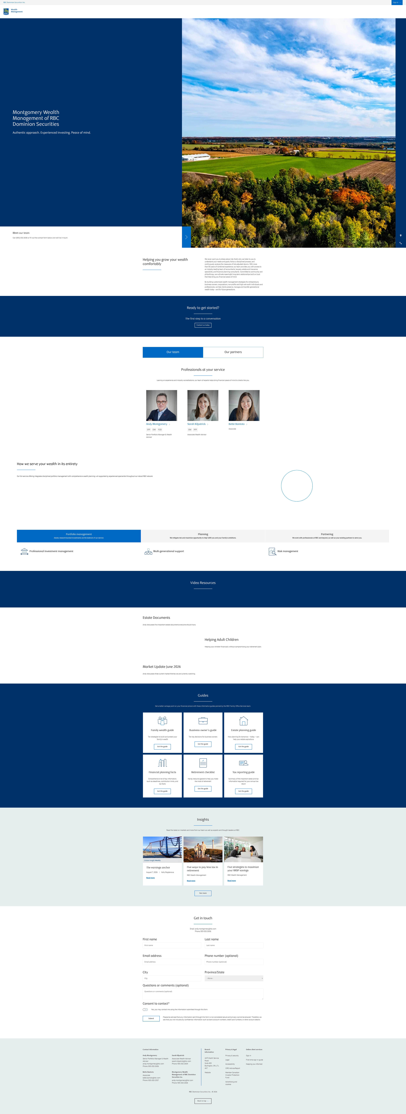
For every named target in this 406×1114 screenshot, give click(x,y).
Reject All (238, 1096)
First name (150, 1001)
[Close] (402, 1093)
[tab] (79, 536)
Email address (152, 1017)
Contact (394, 12)
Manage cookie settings (238, 1108)
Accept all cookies (238, 1101)
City (145, 1034)
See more (203, 955)
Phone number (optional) (221, 1017)
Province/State (214, 1034)
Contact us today (203, 325)
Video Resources (336, 12)
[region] (203, 1101)
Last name (212, 1001)
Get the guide (162, 808)
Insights (374, 12)
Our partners (233, 352)
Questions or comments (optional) (166, 1047)
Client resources (357, 12)
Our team (318, 12)
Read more (150, 939)
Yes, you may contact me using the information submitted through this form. (179, 1071)
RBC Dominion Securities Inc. (14, 2)
